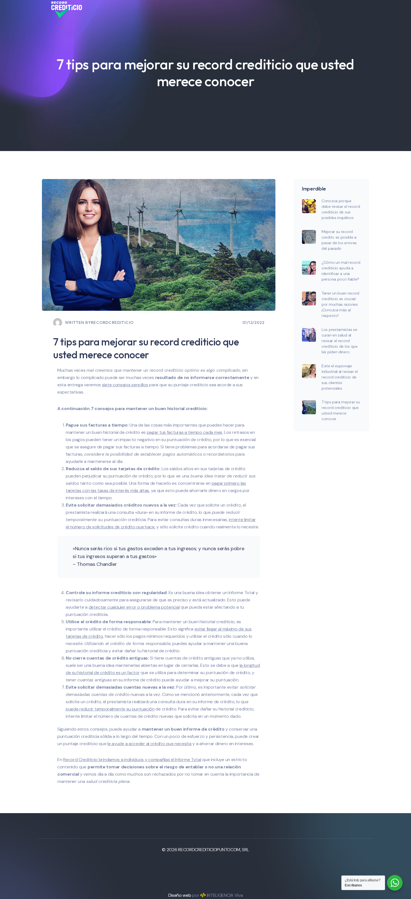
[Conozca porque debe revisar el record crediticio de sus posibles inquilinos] (309, 206)
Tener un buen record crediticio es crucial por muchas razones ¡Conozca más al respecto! (340, 304)
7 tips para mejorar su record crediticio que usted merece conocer (341, 410)
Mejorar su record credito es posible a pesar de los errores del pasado (339, 240)
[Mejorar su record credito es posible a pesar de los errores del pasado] (309, 237)
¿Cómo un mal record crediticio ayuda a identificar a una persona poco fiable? (341, 271)
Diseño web (179, 895)
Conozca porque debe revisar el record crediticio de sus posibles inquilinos (341, 209)
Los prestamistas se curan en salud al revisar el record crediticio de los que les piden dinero (340, 340)
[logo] (66, 9)
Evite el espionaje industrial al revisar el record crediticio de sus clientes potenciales (340, 377)
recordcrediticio (112, 322)
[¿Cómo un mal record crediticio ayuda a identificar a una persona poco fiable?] (309, 268)
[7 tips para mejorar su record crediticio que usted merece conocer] (309, 407)
